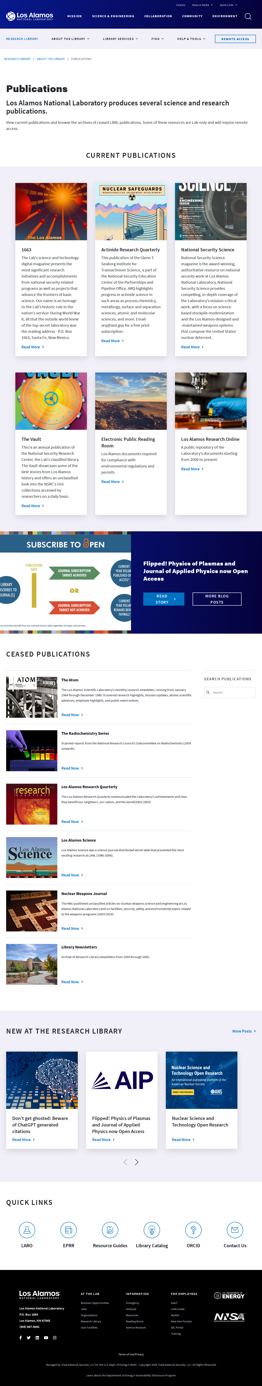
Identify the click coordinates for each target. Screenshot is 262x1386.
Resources (132, 1315)
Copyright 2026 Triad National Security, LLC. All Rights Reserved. (177, 1365)
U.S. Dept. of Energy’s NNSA (120, 1365)
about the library (51, 59)
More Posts (242, 1031)
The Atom (69, 679)
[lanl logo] (36, 16)
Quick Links (227, 5)
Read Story (162, 599)
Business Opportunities (95, 1303)
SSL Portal (177, 1327)
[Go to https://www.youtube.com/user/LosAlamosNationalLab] (48, 1338)
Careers (180, 5)
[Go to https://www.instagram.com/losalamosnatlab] (57, 1338)
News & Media (200, 5)
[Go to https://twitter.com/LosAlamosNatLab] (31, 1338)
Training (176, 1333)
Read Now (93, 714)
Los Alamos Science (78, 840)
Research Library (17, 59)
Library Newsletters (79, 946)
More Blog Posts (217, 599)
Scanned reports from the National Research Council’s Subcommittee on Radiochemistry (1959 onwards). (126, 746)
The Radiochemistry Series (85, 733)
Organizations (89, 1315)
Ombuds (131, 1309)
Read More (30, 346)
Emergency (132, 1303)
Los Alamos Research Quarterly (89, 786)
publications (81, 59)
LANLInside (178, 1309)
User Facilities (89, 1327)
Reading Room (135, 1321)
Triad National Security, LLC (78, 1365)
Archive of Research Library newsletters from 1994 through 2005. (105, 957)
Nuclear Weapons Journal (84, 893)
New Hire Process (181, 1321)
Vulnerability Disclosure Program (156, 1375)
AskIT (174, 1303)
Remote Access (235, 39)
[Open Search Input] (250, 16)
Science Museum (136, 1327)
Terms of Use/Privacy (131, 1354)
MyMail (175, 1315)
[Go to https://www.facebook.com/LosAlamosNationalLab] (23, 1338)
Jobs (84, 1309)
